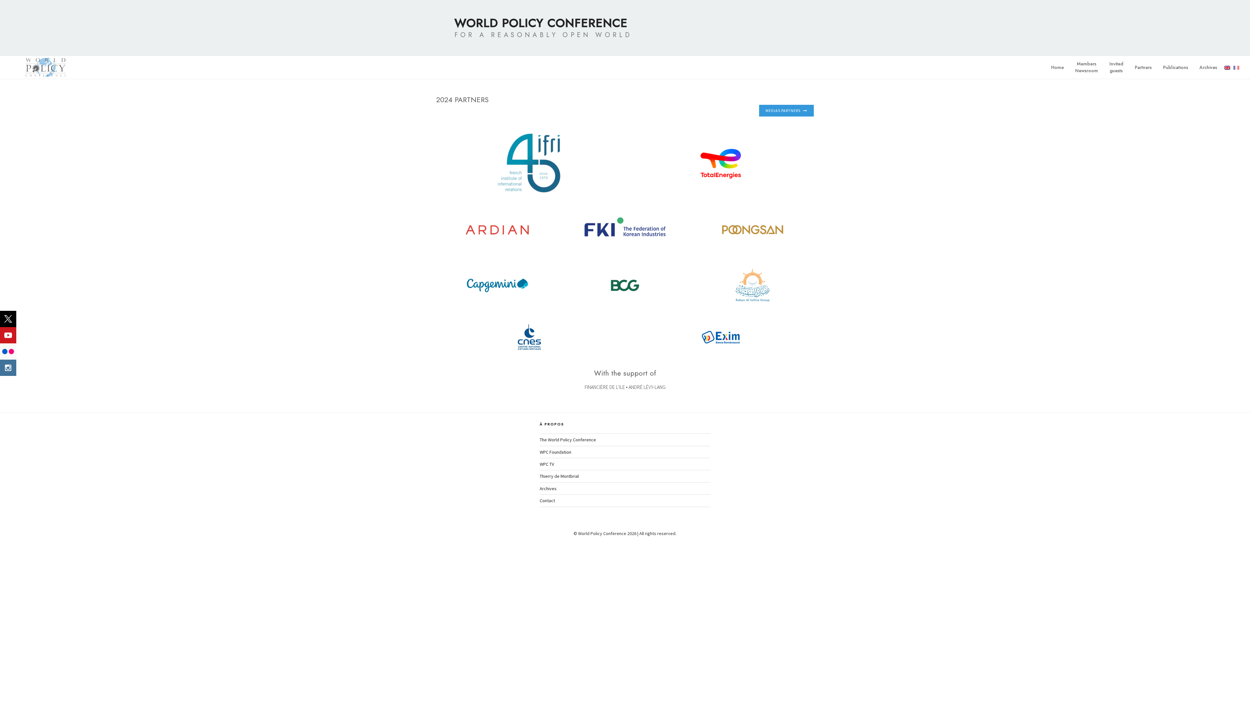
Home (1057, 67)
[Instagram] (8, 368)
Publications (1175, 67)
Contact (547, 500)
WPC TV (547, 464)
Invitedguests (1116, 67)
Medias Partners (783, 110)
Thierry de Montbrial (559, 476)
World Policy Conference (541, 22)
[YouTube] (8, 335)
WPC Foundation (555, 452)
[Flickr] (8, 351)
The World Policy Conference (568, 440)
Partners (1143, 67)
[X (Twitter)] (8, 319)
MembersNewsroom (1086, 67)
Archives (1208, 67)
